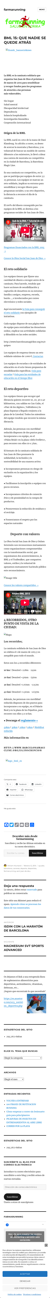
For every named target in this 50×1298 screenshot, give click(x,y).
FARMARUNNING (13, 1217)
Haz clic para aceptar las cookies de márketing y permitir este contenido (25, 1237)
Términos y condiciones (32, 1294)
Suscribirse (37, 853)
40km (7, 727)
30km (14, 727)
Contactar (37, 356)
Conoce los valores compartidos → (21, 585)
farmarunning (14, 9)
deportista (32, 868)
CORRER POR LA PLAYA (18, 1126)
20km (22, 727)
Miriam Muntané (14, 866)
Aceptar (25, 1274)
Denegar (25, 1281)
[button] (46, 1245)
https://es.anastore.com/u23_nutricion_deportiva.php (13, 1002)
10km (30, 727)
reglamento (28, 720)
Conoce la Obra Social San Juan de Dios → (25, 258)
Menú (42, 9)
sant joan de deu (24, 871)
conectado (32, 889)
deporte (23, 868)
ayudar (41, 866)
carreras (16, 868)
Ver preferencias (25, 1288)
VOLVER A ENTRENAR (17, 1100)
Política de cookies (15, 1294)
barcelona (8, 868)
